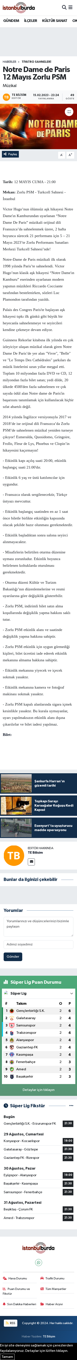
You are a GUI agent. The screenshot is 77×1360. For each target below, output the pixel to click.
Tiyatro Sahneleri (36, 61)
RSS (12, 1323)
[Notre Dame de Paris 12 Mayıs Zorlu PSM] (38, 126)
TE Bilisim (35, 852)
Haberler (9, 61)
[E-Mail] (31, 861)
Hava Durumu (18, 1278)
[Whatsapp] (38, 1262)
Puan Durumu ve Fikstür (16, 1291)
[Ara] (64, 7)
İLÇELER (30, 21)
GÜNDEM (11, 21)
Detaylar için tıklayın (39, 1090)
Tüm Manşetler (55, 1289)
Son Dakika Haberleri (21, 1304)
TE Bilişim (49, 1336)
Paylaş (12, 154)
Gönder (13, 957)
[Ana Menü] (70, 7)
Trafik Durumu (54, 1278)
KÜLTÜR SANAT (54, 21)
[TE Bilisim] (14, 855)
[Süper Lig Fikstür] (71, 1106)
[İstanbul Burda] (19, 7)
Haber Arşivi (54, 1304)
